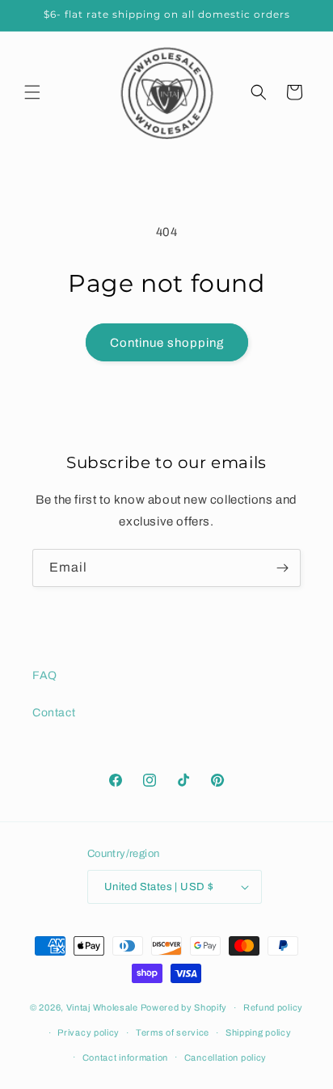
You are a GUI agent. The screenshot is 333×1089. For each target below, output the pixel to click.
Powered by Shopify (184, 1007)
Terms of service (172, 1032)
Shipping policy (259, 1032)
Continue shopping (167, 342)
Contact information (125, 1057)
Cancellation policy (225, 1057)
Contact (53, 713)
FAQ (44, 675)
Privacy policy (88, 1032)
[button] (32, 92)
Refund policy (273, 1007)
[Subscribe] (282, 568)
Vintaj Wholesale (102, 1007)
